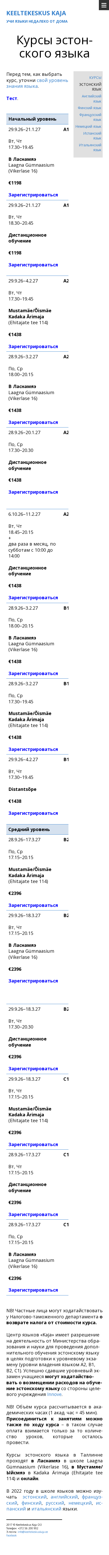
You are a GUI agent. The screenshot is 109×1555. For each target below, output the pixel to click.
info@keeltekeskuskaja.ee (33, 1532)
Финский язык (89, 107)
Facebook (11, 1535)
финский (32, 1503)
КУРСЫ (95, 77)
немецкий (80, 1503)
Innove (54, 1394)
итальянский (46, 1509)
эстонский (35, 1497)
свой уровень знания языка (37, 83)
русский (55, 1503)
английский (64, 1497)
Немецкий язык (88, 126)
